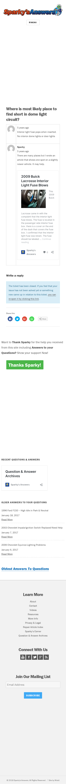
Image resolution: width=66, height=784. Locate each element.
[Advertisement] (33, 66)
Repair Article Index (33, 627)
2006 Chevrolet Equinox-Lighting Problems (23, 544)
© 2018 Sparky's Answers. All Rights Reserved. (26, 780)
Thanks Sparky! (24, 365)
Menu (34, 22)
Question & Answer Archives (33, 635)
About (33, 601)
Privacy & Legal (33, 622)
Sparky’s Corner (33, 631)
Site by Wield (54, 780)
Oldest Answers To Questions (25, 568)
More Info (33, 618)
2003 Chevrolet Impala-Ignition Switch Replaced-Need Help (32, 527)
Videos (33, 609)
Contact (33, 605)
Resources (33, 614)
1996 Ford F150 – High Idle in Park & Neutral (24, 510)
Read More (7, 519)
